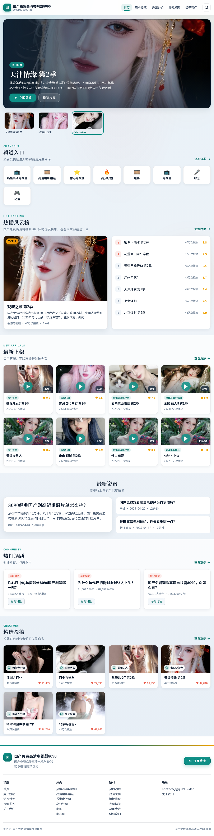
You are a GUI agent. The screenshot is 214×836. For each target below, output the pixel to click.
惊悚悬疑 (115, 799)
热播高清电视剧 (66, 789)
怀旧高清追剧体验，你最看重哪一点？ (148, 521)
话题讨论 (157, 7)
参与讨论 (16, 601)
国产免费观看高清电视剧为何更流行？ (148, 502)
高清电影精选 (65, 794)
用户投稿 (140, 7)
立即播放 (25, 97)
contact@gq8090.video (178, 789)
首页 (127, 7)
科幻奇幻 (115, 814)
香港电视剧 (63, 799)
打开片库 (199, 761)
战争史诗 (115, 809)
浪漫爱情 (115, 794)
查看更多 (200, 358)
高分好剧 (62, 804)
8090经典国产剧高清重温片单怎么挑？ (48, 505)
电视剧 (60, 814)
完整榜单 (200, 229)
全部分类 (200, 159)
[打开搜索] (207, 7)
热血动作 (115, 789)
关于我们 (191, 7)
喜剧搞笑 (115, 804)
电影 (59, 809)
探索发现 (174, 7)
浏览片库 (49, 97)
